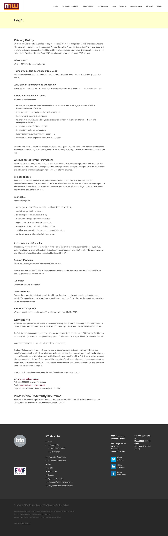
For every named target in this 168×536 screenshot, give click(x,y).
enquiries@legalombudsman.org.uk (32, 385)
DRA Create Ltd (25, 523)
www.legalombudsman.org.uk (29, 379)
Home (50, 442)
